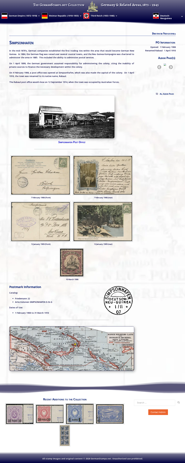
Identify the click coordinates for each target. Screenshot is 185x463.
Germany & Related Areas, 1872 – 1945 (130, 4)
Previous (158, 66)
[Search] (178, 402)
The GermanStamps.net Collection (58, 4)
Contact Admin (158, 412)
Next (170, 66)
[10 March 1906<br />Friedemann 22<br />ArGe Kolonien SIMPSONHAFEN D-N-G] (71, 262)
